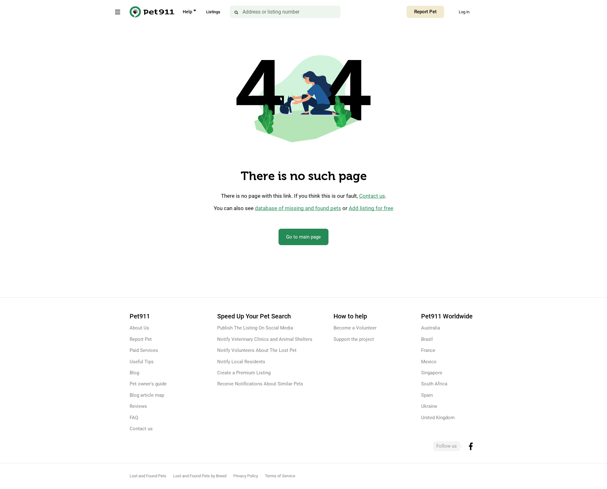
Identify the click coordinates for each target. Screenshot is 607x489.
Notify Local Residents (241, 362)
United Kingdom (438, 417)
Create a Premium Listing (244, 373)
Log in (464, 11)
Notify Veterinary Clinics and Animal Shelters (264, 339)
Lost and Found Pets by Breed (199, 476)
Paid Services (144, 350)
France (428, 350)
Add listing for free (371, 208)
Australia (430, 328)
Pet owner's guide (148, 384)
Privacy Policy (245, 476)
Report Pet (425, 12)
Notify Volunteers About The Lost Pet (257, 350)
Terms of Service (280, 476)
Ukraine (429, 406)
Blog (134, 373)
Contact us (372, 196)
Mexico (429, 362)
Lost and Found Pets (148, 476)
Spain (427, 395)
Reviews (138, 406)
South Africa (434, 384)
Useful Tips (142, 362)
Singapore (431, 373)
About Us (139, 328)
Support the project (354, 339)
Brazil (427, 339)
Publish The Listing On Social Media (255, 328)
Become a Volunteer (355, 328)
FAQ (134, 417)
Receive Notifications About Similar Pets (260, 384)
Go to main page (303, 237)
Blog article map (147, 395)
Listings (213, 11)
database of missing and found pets (298, 208)
